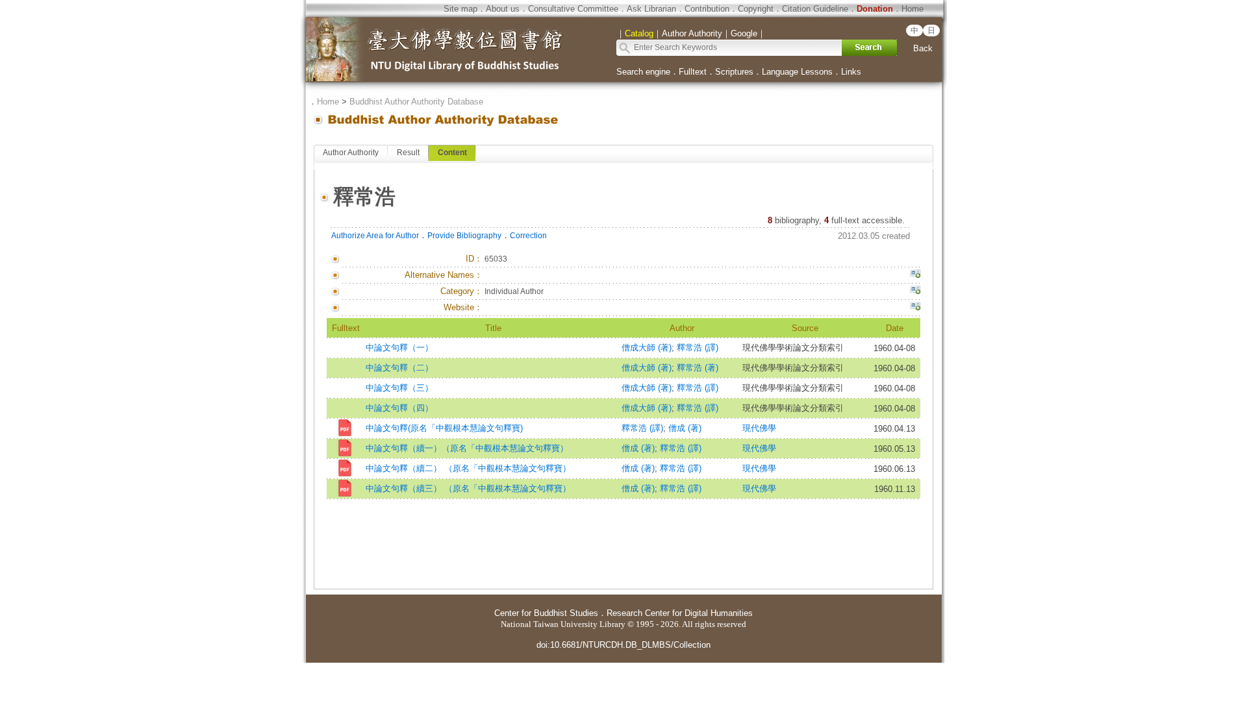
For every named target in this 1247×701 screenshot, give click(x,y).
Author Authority (351, 152)
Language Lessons (797, 72)
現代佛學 (759, 428)
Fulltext (693, 72)
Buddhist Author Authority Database (416, 101)
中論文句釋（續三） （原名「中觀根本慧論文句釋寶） (468, 488)
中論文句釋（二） (399, 368)
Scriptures (734, 72)
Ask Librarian (651, 9)
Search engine (643, 72)
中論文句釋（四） (399, 408)
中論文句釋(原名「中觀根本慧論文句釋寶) (444, 428)
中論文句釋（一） (399, 347)
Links (851, 72)
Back (923, 48)
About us (503, 9)
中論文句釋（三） (399, 388)
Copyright (756, 9)
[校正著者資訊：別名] (915, 275)
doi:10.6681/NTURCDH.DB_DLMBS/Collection (623, 645)
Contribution (707, 9)
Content (452, 152)
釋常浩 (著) (697, 368)
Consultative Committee (573, 9)
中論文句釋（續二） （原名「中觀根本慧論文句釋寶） (468, 468)
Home (912, 9)
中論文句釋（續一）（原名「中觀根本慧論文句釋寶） (467, 448)
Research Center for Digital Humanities (680, 613)
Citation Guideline (815, 9)
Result (408, 152)
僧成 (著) (684, 428)
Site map (460, 9)
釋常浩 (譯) (697, 347)
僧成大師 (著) (647, 347)
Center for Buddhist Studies (546, 613)
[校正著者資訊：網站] (915, 307)
